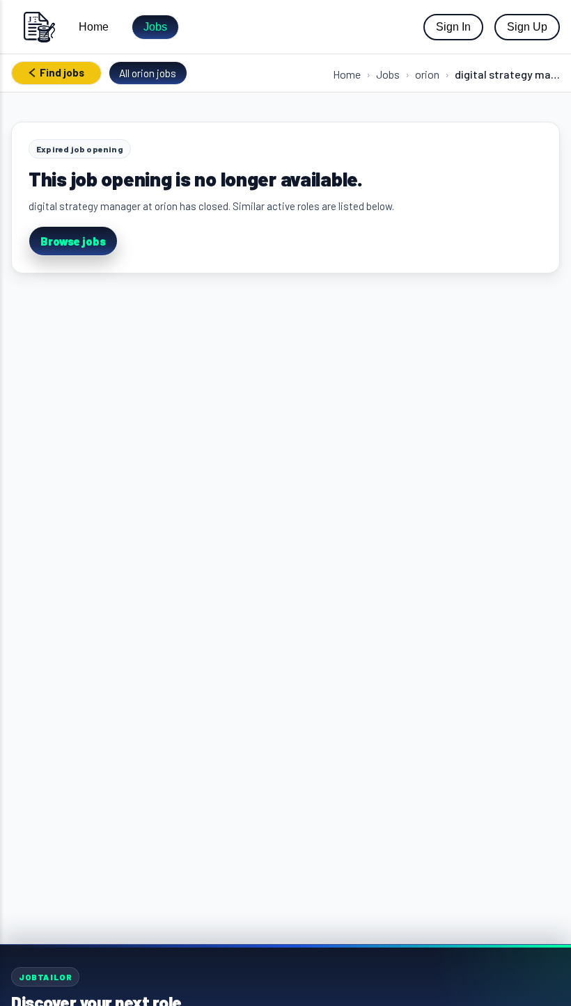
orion (427, 74)
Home (94, 27)
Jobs (155, 27)
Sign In (453, 27)
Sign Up (527, 27)
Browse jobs (73, 241)
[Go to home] (39, 26)
